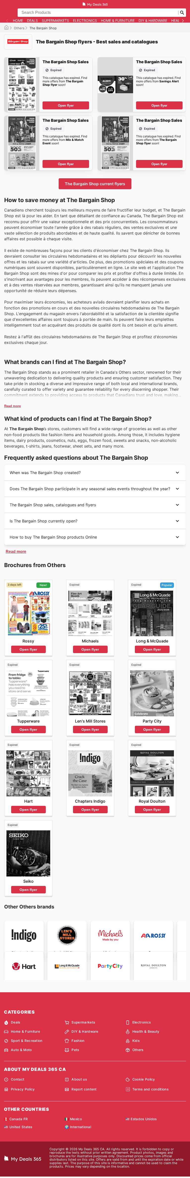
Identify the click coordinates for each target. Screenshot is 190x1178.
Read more (12, 406)
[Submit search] (182, 13)
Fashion (77, 1041)
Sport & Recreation (27, 1041)
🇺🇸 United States (18, 1127)
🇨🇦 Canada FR (16, 1119)
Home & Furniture (118, 20)
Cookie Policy (143, 1079)
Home (18, 20)
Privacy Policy (23, 1089)
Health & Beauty (146, 1031)
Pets (75, 1050)
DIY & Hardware (153, 20)
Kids (136, 1041)
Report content (83, 1089)
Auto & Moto (21, 1050)
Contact (17, 1079)
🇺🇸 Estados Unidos (141, 1119)
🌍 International (78, 1127)
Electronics (85, 20)
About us (79, 1079)
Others (19, 28)
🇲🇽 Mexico (73, 1119)
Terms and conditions (150, 1089)
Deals (32, 20)
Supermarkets (55, 20)
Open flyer (66, 105)
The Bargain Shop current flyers (95, 183)
